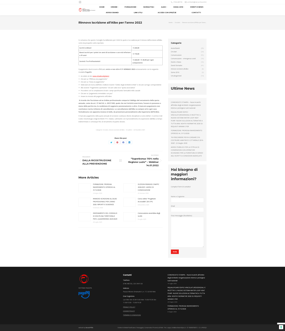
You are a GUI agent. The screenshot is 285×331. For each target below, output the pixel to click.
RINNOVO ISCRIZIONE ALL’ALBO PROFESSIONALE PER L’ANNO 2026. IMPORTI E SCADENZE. (105, 202)
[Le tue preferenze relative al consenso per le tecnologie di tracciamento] (281, 327)
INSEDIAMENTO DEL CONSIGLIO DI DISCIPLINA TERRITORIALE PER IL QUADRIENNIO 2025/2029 (105, 216)
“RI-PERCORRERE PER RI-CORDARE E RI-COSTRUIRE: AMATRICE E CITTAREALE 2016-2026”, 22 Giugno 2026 (187, 140)
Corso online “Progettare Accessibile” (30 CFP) (147, 200)
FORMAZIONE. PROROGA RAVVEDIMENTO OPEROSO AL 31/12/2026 (104, 187)
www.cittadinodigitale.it (101, 76)
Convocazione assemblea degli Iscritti (149, 214)
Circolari (105, 130)
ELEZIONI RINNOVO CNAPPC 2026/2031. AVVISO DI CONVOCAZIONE (148, 187)
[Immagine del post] (84, 187)
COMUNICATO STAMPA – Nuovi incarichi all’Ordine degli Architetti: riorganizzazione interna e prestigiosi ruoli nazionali (186, 105)
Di (129, 130)
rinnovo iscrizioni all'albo (117, 130)
